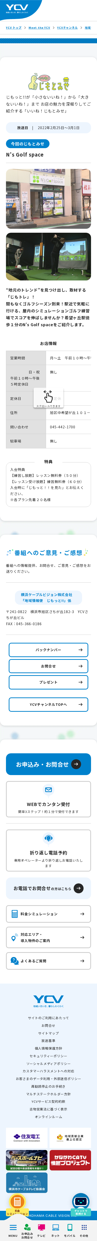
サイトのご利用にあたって (48, 1017)
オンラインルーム (48, 1116)
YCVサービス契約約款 (48, 1101)
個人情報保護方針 (48, 1048)
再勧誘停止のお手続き (48, 1086)
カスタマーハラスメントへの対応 (48, 1071)
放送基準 (48, 1040)
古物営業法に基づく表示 (48, 1109)
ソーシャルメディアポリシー (48, 1063)
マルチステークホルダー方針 (48, 1094)
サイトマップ (48, 1033)
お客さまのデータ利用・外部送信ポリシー (48, 1078)
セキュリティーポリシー (48, 1056)
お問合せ (48, 1025)
